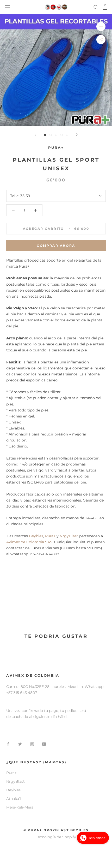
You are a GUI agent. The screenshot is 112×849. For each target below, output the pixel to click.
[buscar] (96, 7)
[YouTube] (44, 744)
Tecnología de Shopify (56, 837)
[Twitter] (20, 744)
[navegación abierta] (7, 7)
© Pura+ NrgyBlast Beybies (56, 830)
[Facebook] (8, 744)
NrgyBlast (69, 536)
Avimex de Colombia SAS (29, 542)
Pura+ (50, 536)
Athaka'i (13, 798)
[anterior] (35, 134)
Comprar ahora (56, 245)
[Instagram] (32, 744)
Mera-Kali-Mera (19, 807)
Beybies (36, 536)
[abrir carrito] (105, 7)
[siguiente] (77, 134)
